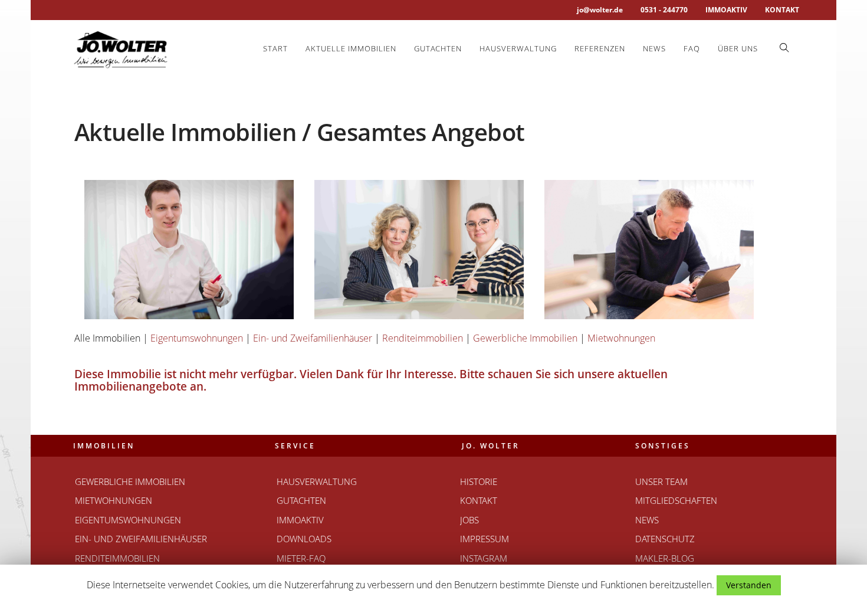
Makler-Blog (664, 558)
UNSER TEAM (661, 481)
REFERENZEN (599, 48)
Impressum (484, 539)
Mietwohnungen (621, 338)
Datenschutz (665, 539)
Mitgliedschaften (676, 500)
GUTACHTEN (438, 48)
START (275, 48)
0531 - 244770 (664, 10)
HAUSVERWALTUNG (518, 48)
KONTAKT (782, 10)
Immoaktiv (300, 520)
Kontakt (478, 500)
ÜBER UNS (738, 48)
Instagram (483, 558)
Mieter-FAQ (301, 558)
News (654, 48)
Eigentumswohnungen (196, 338)
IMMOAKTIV (726, 10)
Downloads (304, 539)
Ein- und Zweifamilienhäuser (312, 338)
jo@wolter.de (600, 10)
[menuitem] (275, 48)
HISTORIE (478, 481)
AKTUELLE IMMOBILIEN (351, 48)
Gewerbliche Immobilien (525, 338)
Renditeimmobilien (422, 338)
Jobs (469, 520)
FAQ (692, 48)
